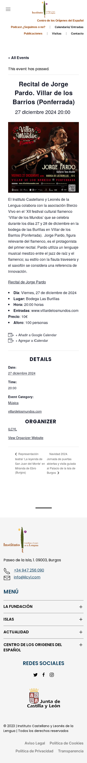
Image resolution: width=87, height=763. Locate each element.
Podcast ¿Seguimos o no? (28, 27)
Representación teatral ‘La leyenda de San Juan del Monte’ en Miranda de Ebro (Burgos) (30, 463)
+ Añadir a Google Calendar (36, 335)
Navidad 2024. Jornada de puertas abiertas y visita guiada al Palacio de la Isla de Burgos (61, 463)
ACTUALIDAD (16, 632)
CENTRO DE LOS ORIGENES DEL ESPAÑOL (32, 647)
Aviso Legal (35, 743)
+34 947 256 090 (29, 570)
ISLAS (8, 619)
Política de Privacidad (34, 751)
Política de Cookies (67, 743)
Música (13, 402)
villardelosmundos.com (25, 411)
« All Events (18, 57)
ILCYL (12, 429)
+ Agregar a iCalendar (32, 340)
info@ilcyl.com (27, 577)
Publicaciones (33, 33)
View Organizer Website (25, 437)
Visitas (56, 33)
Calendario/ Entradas (69, 27)
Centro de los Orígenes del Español (60, 20)
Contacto (77, 33)
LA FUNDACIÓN (17, 606)
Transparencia (71, 751)
